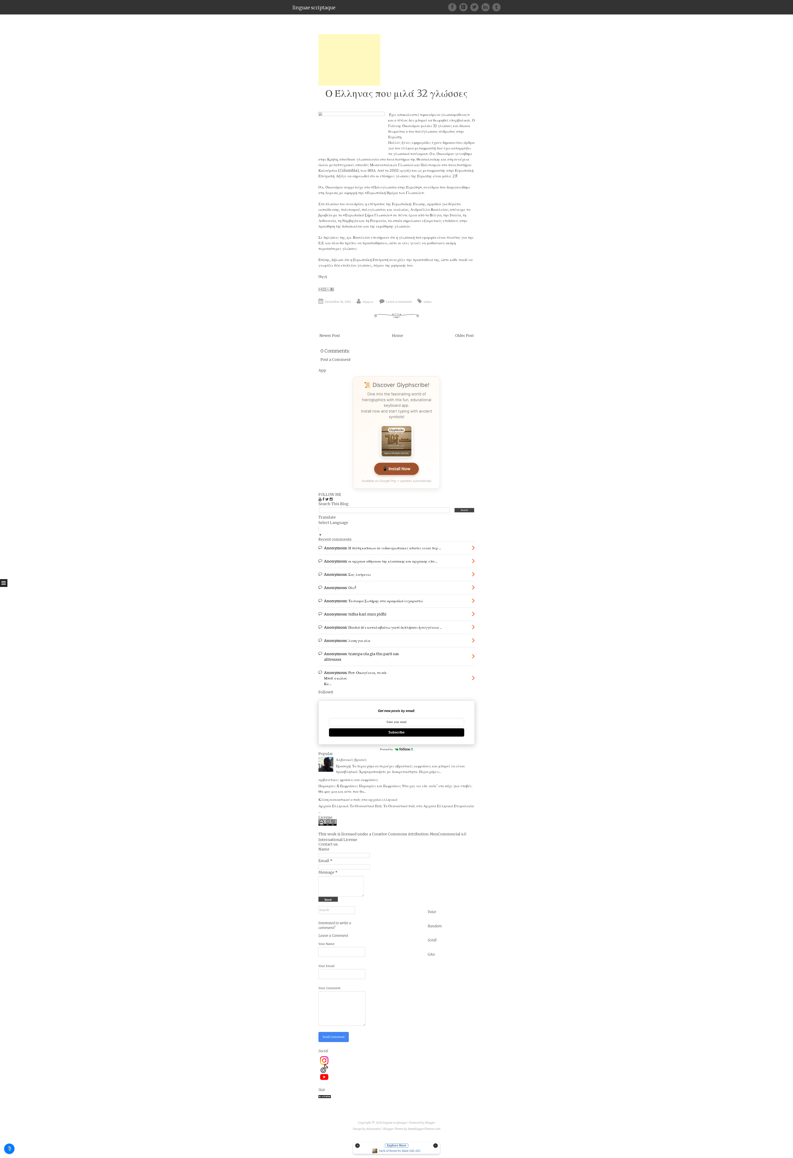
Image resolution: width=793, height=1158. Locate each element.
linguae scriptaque (313, 8)
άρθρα (427, 302)
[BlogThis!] (324, 289)
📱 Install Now (396, 468)
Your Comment (329, 988)
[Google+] (464, 7)
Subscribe (396, 732)
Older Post (464, 335)
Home (397, 335)
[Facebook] (453, 7)
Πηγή (322, 276)
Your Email (326, 966)
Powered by (386, 749)
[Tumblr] (496, 7)
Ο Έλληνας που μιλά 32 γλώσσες (396, 93)
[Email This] (320, 289)
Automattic (373, 1129)
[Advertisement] (349, 60)
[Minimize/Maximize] (435, 1145)
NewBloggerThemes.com (424, 1129)
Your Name (326, 944)
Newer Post (329, 335)
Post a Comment (336, 359)
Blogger (430, 1123)
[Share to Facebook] (332, 289)
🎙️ (9, 1148)
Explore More (396, 1145)
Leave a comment (399, 302)
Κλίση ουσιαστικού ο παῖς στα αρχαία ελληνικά (357, 799)
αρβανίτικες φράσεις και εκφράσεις (348, 779)
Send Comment (334, 1037)
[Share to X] (328, 289)
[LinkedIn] (486, 7)
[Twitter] (475, 7)
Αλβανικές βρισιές (351, 759)
